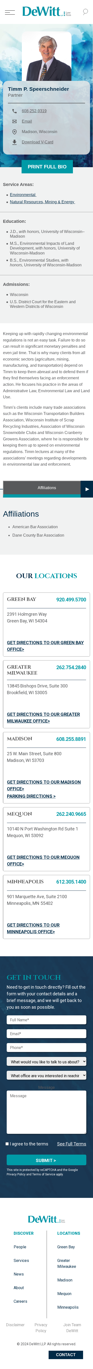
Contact (66, 1355)
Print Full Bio (47, 166)
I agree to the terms (28, 1143)
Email (27, 121)
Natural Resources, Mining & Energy (42, 202)
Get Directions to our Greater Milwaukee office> (43, 718)
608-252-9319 (34, 111)
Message (46, 1087)
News (19, 1274)
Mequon (64, 1293)
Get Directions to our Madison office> (44, 785)
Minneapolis (68, 1307)
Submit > (46, 1160)
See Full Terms (71, 1143)
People (20, 1247)
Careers (20, 1301)
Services (21, 1260)
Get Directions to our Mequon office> (43, 861)
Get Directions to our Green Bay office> (45, 646)
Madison (64, 1280)
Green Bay (66, 1247)
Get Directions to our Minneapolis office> (33, 928)
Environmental (23, 195)
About (19, 1287)
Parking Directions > (31, 796)
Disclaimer (15, 1325)
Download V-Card (37, 142)
